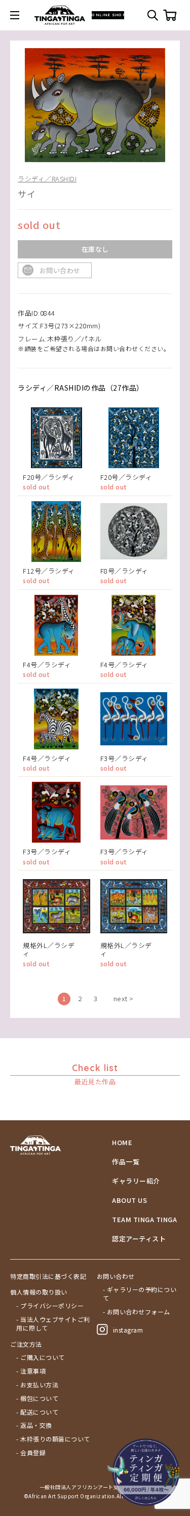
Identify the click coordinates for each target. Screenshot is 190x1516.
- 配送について (37, 1412)
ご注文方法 (26, 1344)
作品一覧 (125, 1161)
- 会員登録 (31, 1453)
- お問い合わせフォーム (136, 1312)
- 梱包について (37, 1398)
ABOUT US (129, 1200)
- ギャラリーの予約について (140, 1293)
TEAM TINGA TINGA (144, 1219)
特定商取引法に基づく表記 (48, 1276)
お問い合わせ (60, 270)
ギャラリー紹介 (136, 1181)
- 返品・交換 (34, 1425)
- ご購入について (40, 1357)
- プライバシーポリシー (50, 1306)
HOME (122, 1142)
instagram (128, 1329)
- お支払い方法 (37, 1385)
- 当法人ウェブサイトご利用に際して (53, 1323)
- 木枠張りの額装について (53, 1439)
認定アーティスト (139, 1238)
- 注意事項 (31, 1371)
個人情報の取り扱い (38, 1292)
